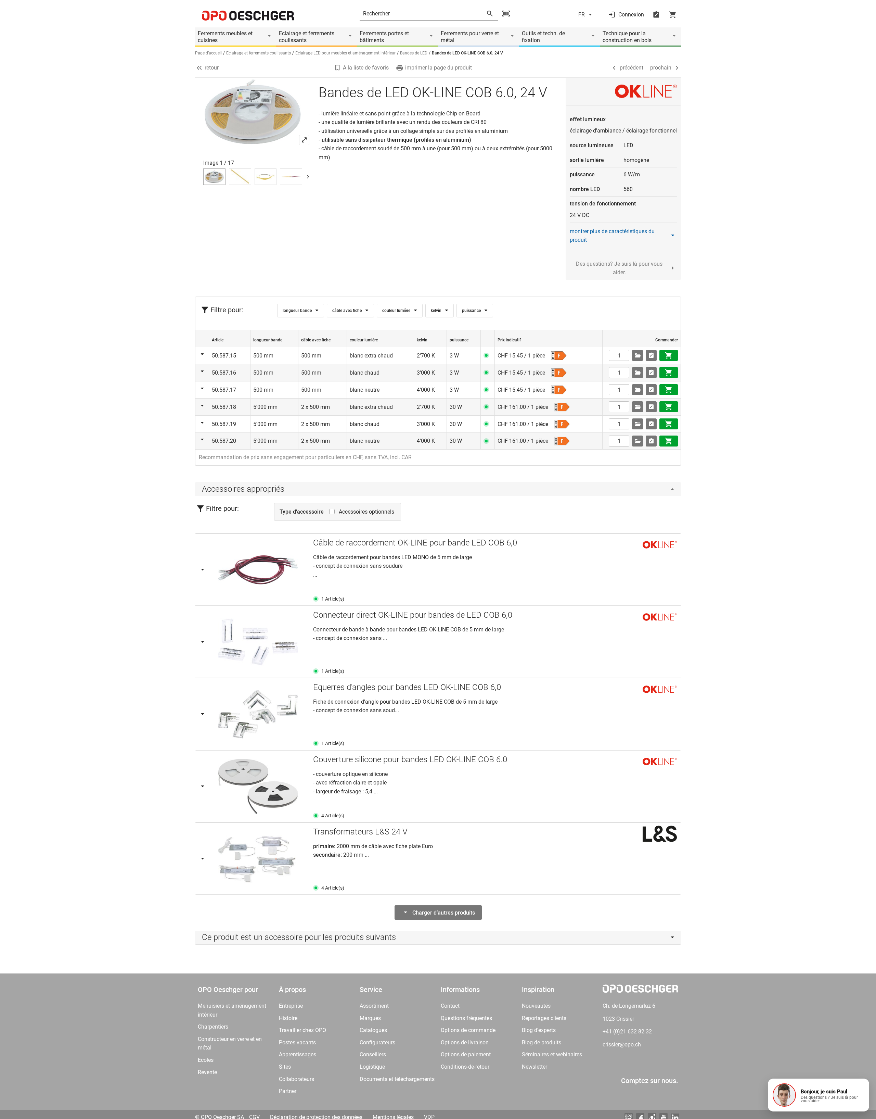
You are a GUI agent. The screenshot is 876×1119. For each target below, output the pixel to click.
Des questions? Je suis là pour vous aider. (619, 268)
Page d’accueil (208, 53)
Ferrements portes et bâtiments (384, 36)
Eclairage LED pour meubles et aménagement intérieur (345, 53)
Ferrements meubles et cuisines (225, 36)
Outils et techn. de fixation (543, 36)
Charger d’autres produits (443, 912)
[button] (818, 1095)
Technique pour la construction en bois (627, 36)
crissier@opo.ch (622, 1044)
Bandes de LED (413, 53)
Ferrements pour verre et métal (470, 36)
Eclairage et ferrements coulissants (306, 36)
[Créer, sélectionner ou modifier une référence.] (637, 355)
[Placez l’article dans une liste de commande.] (651, 355)
